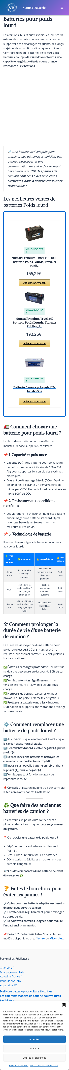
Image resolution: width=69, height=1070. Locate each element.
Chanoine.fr (7, 967)
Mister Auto (57, 938)
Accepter (34, 1039)
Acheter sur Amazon (34, 282)
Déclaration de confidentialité (44, 1065)
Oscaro (40, 938)
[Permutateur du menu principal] (62, 7)
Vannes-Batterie (34, 8)
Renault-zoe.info (10, 981)
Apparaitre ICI (9, 985)
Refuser (34, 1048)
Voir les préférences (34, 1057)
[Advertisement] (34, 107)
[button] (64, 1005)
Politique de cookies (18, 1065)
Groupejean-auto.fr (12, 972)
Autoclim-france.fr (11, 976)
